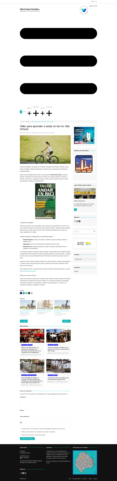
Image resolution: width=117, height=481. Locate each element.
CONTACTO (49, 107)
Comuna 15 (47, 132)
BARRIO (29, 108)
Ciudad (90, 478)
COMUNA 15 (36, 107)
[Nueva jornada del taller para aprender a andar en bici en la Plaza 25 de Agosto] (28, 304)
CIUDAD (42, 108)
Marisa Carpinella (53, 353)
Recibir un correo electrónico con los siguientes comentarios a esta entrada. (38, 431)
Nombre (22, 410)
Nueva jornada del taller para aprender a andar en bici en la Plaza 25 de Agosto (26, 311)
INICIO (24, 111)
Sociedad (53, 132)
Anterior (24, 321)
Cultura (56, 344)
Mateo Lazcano (26, 354)
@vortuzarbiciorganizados (29, 271)
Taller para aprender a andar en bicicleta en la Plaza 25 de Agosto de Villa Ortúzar (61, 311)
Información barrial (76, 478)
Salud (56, 375)
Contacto (95, 478)
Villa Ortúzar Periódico (29, 9)
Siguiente (66, 321)
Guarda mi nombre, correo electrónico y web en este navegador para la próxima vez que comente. (43, 428)
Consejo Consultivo (32, 375)
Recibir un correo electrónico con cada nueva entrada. (33, 434)
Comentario (23, 397)
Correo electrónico (24, 416)
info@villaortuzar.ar (25, 456)
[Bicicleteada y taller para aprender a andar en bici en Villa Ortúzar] (45, 304)
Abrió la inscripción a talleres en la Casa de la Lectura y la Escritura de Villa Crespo (58, 349)
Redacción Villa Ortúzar (26, 132)
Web (21, 422)
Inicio (70, 478)
